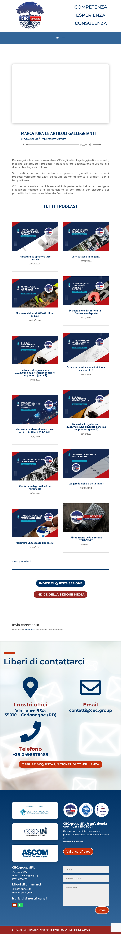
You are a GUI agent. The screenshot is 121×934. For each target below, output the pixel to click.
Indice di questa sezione (60, 583)
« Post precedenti (21, 561)
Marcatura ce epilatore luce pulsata (34, 258)
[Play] (23, 144)
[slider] (96, 144)
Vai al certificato (78, 851)
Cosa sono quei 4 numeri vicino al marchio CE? (86, 369)
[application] (60, 144)
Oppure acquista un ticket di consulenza (60, 764)
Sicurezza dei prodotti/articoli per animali (35, 314)
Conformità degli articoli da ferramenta (35, 487)
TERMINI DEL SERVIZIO (79, 930)
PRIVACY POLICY (59, 930)
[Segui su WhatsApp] (20, 905)
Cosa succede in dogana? (86, 256)
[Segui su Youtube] (14, 905)
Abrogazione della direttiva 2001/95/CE (86, 539)
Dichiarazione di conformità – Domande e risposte (86, 312)
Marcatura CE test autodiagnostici (35, 543)
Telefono (30, 749)
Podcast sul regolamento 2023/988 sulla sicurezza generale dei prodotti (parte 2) (35, 372)
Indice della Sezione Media (60, 594)
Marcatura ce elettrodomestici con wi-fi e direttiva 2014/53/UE (34, 431)
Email (90, 705)
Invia (102, 910)
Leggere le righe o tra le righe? (86, 483)
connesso (30, 629)
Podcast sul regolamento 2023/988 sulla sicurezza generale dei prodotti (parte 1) (86, 426)
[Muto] (90, 144)
